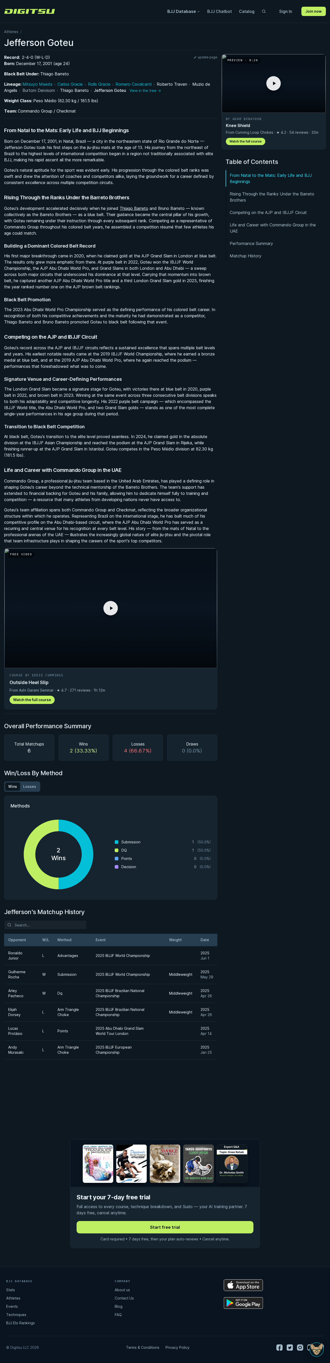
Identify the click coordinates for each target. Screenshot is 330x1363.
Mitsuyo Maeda (37, 84)
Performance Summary (251, 243)
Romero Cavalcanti (134, 84)
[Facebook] (279, 1347)
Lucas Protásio (15, 1031)
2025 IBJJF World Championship (123, 955)
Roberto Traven (172, 84)
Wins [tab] (12, 786)
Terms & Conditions (142, 1347)
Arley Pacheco (15, 993)
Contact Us (124, 1298)
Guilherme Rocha (17, 974)
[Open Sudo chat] (316, 1349)
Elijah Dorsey (14, 1012)
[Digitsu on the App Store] (243, 1285)
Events (12, 1306)
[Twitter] (290, 1347)
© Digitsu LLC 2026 (22, 1347)
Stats (10, 1290)
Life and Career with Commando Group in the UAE (273, 228)
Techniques (16, 1314)
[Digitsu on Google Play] (243, 1303)
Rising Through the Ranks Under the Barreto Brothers (272, 197)
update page (207, 57)
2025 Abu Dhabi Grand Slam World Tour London (120, 1031)
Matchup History (245, 255)
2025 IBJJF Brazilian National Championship (120, 993)
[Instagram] (300, 1347)
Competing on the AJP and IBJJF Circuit (268, 212)
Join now (314, 11)
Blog (118, 1306)
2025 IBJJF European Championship (114, 1050)
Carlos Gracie (70, 84)
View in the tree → (145, 90)
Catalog (246, 11)
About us (122, 1290)
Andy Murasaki (15, 1050)
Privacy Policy (177, 1347)
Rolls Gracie (99, 84)
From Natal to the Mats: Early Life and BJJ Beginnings (271, 178)
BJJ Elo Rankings (20, 1323)
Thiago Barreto (54, 73)
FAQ (118, 1314)
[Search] (264, 11)
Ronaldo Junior (15, 955)
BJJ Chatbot (219, 11)
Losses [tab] (29, 786)
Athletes (11, 31)
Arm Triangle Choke (68, 1012)
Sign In (285, 11)
